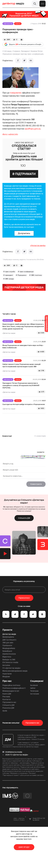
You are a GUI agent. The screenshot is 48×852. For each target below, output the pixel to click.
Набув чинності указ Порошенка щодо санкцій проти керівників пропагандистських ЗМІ (21, 365)
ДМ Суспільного (9, 640)
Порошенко (22, 275)
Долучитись (24, 233)
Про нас (7, 681)
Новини (17, 24)
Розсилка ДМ (8, 708)
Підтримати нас (9, 702)
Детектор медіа (9, 634)
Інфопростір (7, 24)
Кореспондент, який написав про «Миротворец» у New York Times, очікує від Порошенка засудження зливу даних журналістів (23, 326)
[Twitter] (24, 60)
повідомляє (15, 92)
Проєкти (7, 629)
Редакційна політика (11, 685)
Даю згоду (24, 847)
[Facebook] (17, 60)
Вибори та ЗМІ (8, 659)
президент (9, 275)
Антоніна (6, 665)
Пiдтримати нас (32, 723)
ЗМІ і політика (36, 275)
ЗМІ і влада (9, 279)
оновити (40, 452)
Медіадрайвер (8, 648)
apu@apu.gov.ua (32, 128)
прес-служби (10, 272)
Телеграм (34, 691)
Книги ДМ (6, 694)
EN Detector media (10, 662)
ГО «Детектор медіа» (11, 668)
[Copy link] (30, 60)
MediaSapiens (8, 637)
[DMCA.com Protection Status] (14, 811)
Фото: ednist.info (10, 134)
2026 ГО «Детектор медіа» (16, 755)
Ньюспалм (7, 674)
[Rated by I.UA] (34, 811)
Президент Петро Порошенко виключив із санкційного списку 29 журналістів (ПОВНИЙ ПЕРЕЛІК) (20, 385)
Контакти (6, 699)
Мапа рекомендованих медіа (14, 671)
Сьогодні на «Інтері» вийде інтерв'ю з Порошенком (23, 404)
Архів (4, 711)
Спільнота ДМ (24, 518)
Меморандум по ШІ (10, 691)
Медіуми (6, 676)
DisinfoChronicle (9, 654)
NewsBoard (7, 651)
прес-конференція (27, 272)
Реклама (6, 696)
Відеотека (6, 657)
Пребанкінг (7, 645)
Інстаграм (34, 694)
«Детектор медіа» (38, 245)
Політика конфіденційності (13, 688)
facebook (34, 685)
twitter (32, 688)
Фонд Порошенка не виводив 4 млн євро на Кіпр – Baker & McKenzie (23, 346)
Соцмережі (36, 681)
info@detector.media (13, 752)
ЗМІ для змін (7, 642)
